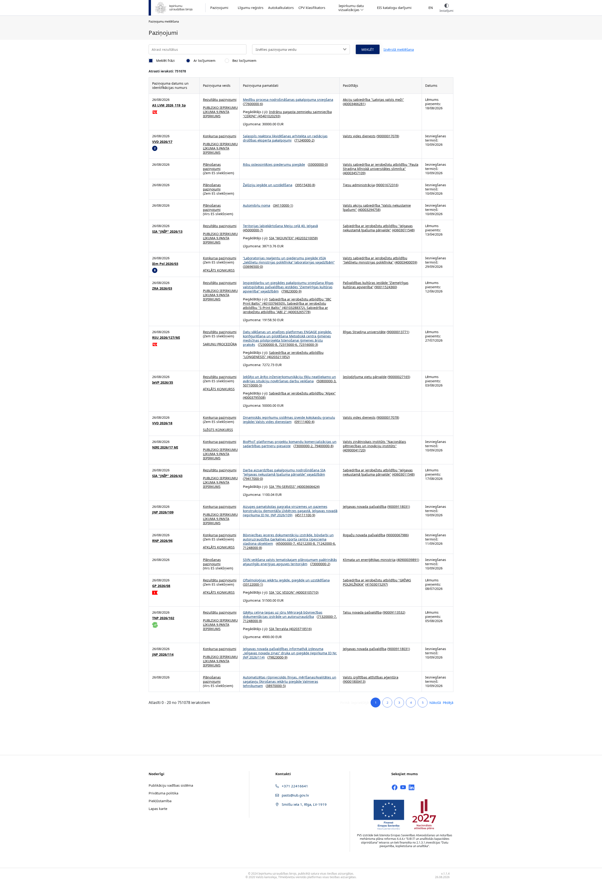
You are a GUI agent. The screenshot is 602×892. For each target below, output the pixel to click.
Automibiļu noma (256, 205)
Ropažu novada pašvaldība (364, 535)
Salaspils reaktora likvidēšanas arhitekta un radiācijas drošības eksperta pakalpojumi (285, 138)
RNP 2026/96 (162, 541)
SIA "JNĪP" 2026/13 (167, 231)
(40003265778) (298, 312)
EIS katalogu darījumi (394, 8)
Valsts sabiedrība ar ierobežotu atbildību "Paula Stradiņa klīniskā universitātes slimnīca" (380, 166)
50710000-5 (252, 385)
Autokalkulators (281, 8)
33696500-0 (253, 266)
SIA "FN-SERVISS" (282, 486)
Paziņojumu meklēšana (164, 22)
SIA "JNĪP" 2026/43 (167, 476)
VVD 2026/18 (162, 423)
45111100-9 (305, 515)
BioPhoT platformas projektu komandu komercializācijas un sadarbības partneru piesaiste (290, 443)
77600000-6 (253, 104)
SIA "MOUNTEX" (281, 238)
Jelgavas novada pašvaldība (364, 506)
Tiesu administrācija (359, 185)
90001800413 (354, 681)
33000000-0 (318, 164)
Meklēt (367, 49)
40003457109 (354, 173)
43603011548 (403, 230)
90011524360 (385, 287)
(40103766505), (274, 303)
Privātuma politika (163, 793)
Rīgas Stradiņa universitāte (364, 332)
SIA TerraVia (278, 629)
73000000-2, (304, 446)
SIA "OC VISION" (282, 592)
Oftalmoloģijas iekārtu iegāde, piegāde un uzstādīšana (286, 580)
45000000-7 (253, 230)
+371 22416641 (294, 786)
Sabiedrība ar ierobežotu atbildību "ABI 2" (285, 309)
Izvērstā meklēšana (399, 49)
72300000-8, (269, 344)
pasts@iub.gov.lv (295, 795)
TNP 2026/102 (163, 618)
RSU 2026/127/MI (166, 337)
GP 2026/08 (161, 586)
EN (430, 7)
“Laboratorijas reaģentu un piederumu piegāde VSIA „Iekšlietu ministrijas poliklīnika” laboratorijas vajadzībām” (289, 260)
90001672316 (387, 185)
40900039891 (407, 559)
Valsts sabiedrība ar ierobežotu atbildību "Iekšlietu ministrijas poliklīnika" (375, 260)
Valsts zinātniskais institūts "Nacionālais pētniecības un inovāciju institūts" (374, 443)
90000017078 (387, 136)
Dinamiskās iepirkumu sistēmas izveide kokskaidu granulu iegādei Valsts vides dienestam (289, 419)
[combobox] (301, 49)
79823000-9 (291, 291)
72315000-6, (289, 344)
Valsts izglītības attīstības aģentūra (370, 677)
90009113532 (394, 612)
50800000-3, (327, 381)
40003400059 (406, 262)
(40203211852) (278, 357)
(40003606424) (308, 486)
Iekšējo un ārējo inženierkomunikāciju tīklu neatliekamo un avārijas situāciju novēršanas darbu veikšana (289, 379)
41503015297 (376, 584)
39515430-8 (305, 185)
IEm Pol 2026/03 (165, 264)
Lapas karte (158, 808)
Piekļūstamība (160, 801)
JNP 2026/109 (163, 512)
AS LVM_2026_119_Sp (169, 105)
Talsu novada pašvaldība (362, 612)
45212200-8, (307, 543)
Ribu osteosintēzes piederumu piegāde (274, 164)
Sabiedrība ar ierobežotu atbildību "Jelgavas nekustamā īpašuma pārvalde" (378, 228)
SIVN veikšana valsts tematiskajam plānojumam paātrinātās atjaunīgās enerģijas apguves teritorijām (290, 561)
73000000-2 (320, 564)
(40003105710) (306, 592)
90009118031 (398, 506)
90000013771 (398, 332)
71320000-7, (327, 616)
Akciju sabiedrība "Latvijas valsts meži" (373, 99)
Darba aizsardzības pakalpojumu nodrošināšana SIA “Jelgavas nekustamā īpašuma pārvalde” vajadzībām (284, 472)
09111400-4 (304, 421)
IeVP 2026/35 (162, 382)
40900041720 (354, 450)
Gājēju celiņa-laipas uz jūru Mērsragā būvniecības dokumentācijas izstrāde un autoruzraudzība (282, 614)
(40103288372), (294, 307)
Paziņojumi (219, 8)
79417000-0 (253, 478)
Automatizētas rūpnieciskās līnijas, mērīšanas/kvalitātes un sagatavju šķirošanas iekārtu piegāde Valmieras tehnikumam (289, 681)
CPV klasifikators (311, 8)
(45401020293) (268, 116)
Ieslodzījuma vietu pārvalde (365, 377)
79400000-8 (323, 446)
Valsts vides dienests (359, 136)
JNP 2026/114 (163, 654)
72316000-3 (308, 344)
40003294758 (369, 209)
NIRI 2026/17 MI (165, 447)
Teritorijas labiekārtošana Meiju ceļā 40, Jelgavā (280, 226)
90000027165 (398, 377)
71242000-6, (326, 543)
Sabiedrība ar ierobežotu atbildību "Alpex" (302, 393)
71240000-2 (304, 140)
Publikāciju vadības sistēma (171, 785)
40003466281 (354, 104)
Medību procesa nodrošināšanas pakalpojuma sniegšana (288, 99)
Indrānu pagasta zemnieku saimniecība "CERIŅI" (287, 114)
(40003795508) (254, 397)
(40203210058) (306, 238)
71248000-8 (252, 547)
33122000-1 (253, 584)
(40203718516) (300, 629)
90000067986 (397, 535)
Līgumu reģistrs (250, 8)
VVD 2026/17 (162, 142)
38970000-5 (276, 685)
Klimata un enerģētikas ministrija (369, 559)
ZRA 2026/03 (162, 288)
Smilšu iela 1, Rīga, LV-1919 (304, 804)
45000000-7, (287, 543)
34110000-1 (283, 205)
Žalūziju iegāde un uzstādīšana (267, 185)
